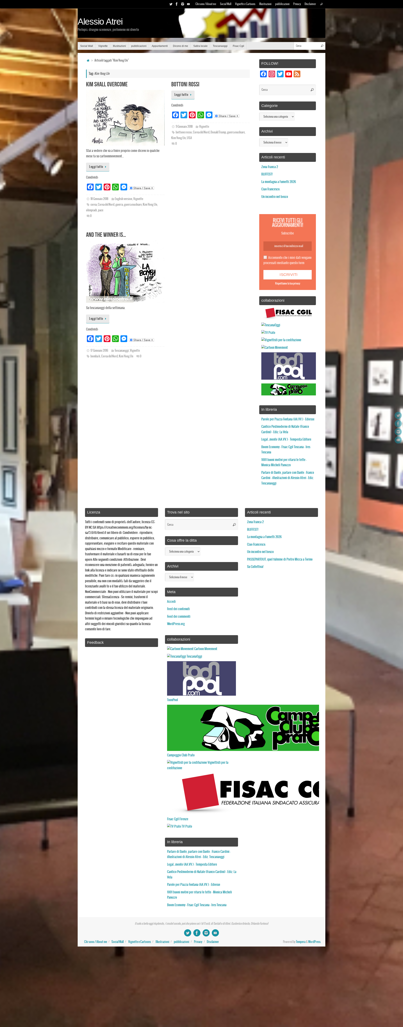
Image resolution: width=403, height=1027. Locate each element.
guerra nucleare (133, 204)
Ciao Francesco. (270, 189)
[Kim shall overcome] (125, 118)
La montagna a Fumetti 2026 (278, 182)
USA (189, 138)
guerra (119, 204)
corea (93, 204)
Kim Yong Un (150, 204)
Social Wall (225, 4)
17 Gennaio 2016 (99, 350)
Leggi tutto (96, 167)
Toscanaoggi (122, 350)
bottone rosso (184, 132)
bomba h (95, 356)
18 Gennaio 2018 (99, 199)
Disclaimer (310, 4)
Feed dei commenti (178, 616)
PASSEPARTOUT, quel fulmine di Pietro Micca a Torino (280, 559)
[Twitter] (171, 4)
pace (100, 210)
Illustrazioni (265, 4)
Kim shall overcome (107, 84)
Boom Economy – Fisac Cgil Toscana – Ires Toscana (196, 905)
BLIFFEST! (267, 174)
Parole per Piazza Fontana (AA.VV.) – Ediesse (287, 419)
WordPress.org (176, 624)
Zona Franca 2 (269, 167)
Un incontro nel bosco (274, 197)
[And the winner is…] (125, 271)
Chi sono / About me (205, 4)
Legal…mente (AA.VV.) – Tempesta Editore (286, 439)
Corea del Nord (106, 204)
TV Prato (186, 826)
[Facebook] (177, 4)
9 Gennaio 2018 (184, 126)
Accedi (171, 601)
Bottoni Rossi (185, 84)
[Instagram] (183, 4)
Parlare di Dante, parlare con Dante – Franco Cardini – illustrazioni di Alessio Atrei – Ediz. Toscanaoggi (287, 478)
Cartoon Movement (205, 649)
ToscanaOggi (194, 656)
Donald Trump (218, 132)
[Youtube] (188, 4)
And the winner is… (106, 234)
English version (123, 199)
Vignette (138, 199)
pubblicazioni (282, 4)
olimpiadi (91, 210)
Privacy (297, 4)
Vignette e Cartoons (245, 4)
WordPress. (314, 942)
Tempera (300, 942)
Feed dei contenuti (178, 609)
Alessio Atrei (100, 21)
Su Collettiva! (255, 567)
